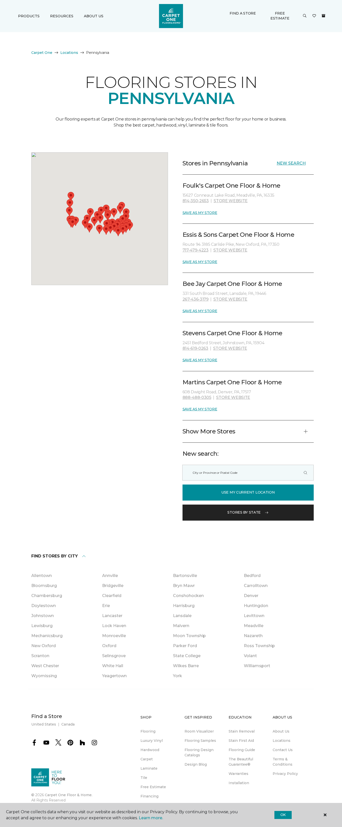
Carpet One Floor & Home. (68, 795)
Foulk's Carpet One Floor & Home (231, 185)
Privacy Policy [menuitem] (285, 773)
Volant (250, 655)
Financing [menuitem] (149, 796)
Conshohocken (188, 595)
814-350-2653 (196, 200)
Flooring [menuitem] (147, 731)
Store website (231, 200)
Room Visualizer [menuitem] (199, 731)
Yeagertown (114, 675)
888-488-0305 (197, 397)
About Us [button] (93, 16)
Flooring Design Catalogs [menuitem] (199, 752)
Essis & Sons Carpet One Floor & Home (238, 234)
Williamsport (257, 665)
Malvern (181, 625)
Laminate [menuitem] (148, 768)
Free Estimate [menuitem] (153, 787)
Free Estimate (279, 16)
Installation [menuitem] (239, 783)
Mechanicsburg (47, 635)
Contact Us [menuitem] (283, 750)
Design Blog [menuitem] (196, 764)
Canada (68, 724)
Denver (251, 595)
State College (187, 655)
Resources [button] (61, 16)
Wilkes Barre (186, 665)
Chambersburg (46, 595)
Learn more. (151, 817)
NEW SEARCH (291, 163)
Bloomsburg (44, 585)
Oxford (109, 645)
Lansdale (182, 615)
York (177, 675)
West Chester (45, 665)
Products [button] (29, 16)
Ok (283, 814)
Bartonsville (185, 575)
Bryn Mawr (184, 585)
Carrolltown (256, 585)
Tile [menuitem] (143, 777)
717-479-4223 (196, 250)
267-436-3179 (196, 299)
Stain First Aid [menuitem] (241, 740)
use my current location (248, 492)
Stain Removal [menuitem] (242, 731)
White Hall (112, 665)
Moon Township (189, 635)
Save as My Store (200, 212)
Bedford (252, 575)
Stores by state (244, 512)
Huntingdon (256, 605)
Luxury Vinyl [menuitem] (151, 740)
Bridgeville (112, 585)
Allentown (41, 575)
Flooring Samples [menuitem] (200, 740)
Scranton (40, 655)
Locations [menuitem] (281, 740)
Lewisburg (42, 625)
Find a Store (243, 13)
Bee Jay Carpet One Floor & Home (232, 283)
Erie (106, 605)
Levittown (254, 615)
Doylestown (43, 605)
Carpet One (41, 52)
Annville (110, 575)
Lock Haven (114, 625)
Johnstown (42, 615)
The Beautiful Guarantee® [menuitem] (241, 762)
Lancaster (112, 615)
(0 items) (323, 16)
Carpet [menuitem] (146, 759)
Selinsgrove (114, 655)
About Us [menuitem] (281, 731)
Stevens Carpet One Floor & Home (232, 333)
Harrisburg (184, 605)
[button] (304, 16)
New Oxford (43, 645)
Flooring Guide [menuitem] (242, 750)
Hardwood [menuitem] (149, 750)
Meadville (253, 625)
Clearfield (111, 595)
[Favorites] (314, 16)
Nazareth (253, 635)
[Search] (305, 472)
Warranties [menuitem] (238, 773)
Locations (69, 52)
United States (43, 724)
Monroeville (114, 635)
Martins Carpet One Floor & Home (232, 382)
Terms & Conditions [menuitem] (282, 762)
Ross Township (259, 645)
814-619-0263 (195, 348)
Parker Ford (185, 645)
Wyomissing (44, 675)
